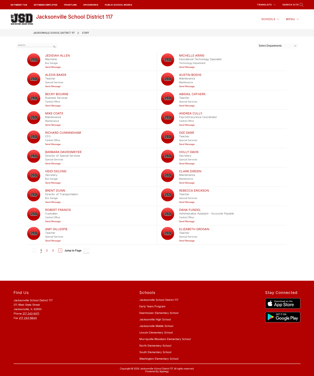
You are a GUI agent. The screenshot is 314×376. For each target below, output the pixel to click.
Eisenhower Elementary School (158, 313)
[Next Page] (60, 250)
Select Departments (270, 45)
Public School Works (118, 4)
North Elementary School (155, 345)
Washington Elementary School (158, 358)
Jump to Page (72, 250)
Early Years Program (152, 306)
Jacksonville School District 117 (54, 32)
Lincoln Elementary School (156, 332)
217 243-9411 (31, 313)
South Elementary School (155, 352)
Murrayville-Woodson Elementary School (165, 339)
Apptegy (164, 371)
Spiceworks (90, 4)
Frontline (70, 4)
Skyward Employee (45, 4)
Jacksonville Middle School (156, 326)
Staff (85, 32)
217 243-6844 (28, 318)
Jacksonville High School (155, 319)
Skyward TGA (18, 4)
